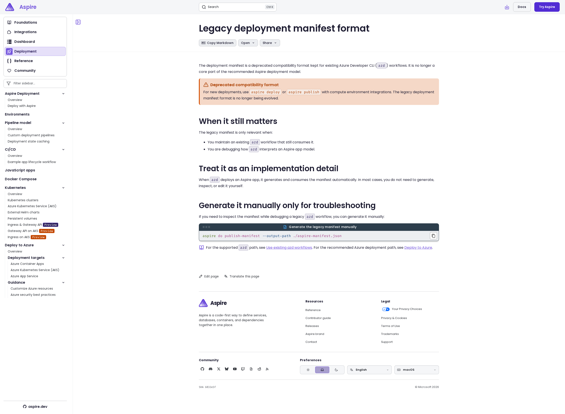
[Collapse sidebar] (78, 22)
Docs (522, 7)
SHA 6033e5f (207, 387)
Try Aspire (547, 7)
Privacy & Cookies (394, 318)
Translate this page (244, 276)
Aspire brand (314, 334)
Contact (311, 342)
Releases (312, 326)
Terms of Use (390, 326)
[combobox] (369, 369)
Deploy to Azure (418, 247)
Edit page (211, 276)
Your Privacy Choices (407, 309)
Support (387, 342)
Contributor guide (318, 318)
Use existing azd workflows (289, 247)
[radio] (308, 370)
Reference (313, 310)
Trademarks (390, 334)
